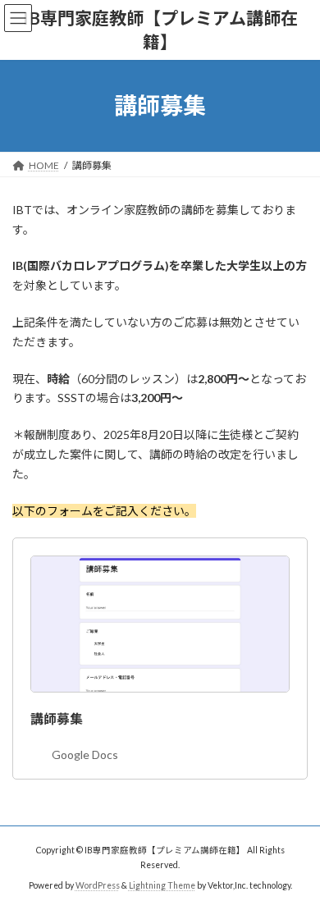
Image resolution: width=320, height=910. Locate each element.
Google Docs (85, 754)
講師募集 (56, 718)
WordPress (97, 885)
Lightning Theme (162, 885)
